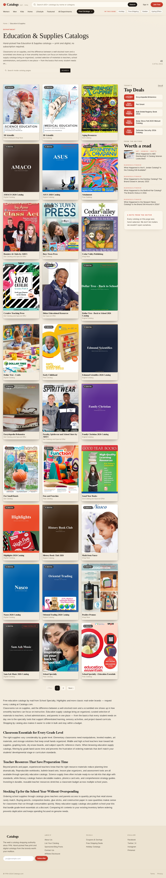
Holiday (121, 11)
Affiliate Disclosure (52, 854)
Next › (71, 688)
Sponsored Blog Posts (54, 847)
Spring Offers (156, 11)
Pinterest (131, 850)
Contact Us (49, 850)
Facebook (132, 840)
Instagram (132, 847)
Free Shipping (133, 11)
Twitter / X (132, 843)
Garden (145, 11)
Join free (156, 5)
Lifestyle (39, 12)
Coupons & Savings (94, 840)
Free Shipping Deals (94, 843)
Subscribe (41, 858)
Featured (51, 12)
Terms (152, 874)
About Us (48, 840)
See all (160, 85)
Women (6, 12)
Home (30, 12)
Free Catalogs (84, 11)
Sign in (145, 5)
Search (132, 4)
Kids (22, 12)
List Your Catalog (52, 843)
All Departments (65, 12)
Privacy (160, 874)
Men (15, 12)
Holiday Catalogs (93, 847)
